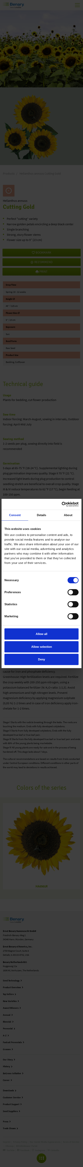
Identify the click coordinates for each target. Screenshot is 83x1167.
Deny (41, 659)
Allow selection (41, 646)
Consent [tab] (15, 515)
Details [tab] (41, 515)
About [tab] (68, 515)
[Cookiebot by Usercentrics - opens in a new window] (62, 504)
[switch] (73, 592)
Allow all (41, 634)
